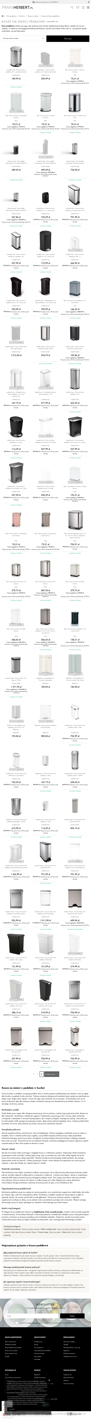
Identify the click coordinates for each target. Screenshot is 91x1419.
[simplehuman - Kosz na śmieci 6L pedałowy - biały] (45, 806)
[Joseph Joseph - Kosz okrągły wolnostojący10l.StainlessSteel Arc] (16, 195)
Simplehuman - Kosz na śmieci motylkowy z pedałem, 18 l (16, 255)
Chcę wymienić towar (11, 1353)
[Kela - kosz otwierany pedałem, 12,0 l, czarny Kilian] (75, 615)
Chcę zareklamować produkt (13, 1347)
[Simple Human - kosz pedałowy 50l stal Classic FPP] (45, 1036)
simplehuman (16, 75)
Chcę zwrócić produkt (11, 1350)
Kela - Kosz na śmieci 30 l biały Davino (16, 630)
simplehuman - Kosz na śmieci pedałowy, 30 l (75, 393)
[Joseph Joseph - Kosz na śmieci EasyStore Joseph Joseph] (45, 333)
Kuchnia (22, 16)
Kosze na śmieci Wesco (28, 1232)
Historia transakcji (39, 1353)
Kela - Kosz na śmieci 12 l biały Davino (75, 583)
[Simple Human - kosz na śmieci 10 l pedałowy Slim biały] (45, 944)
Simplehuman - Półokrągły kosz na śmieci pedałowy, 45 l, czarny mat (45, 301)
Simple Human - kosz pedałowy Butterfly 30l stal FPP (74, 1051)
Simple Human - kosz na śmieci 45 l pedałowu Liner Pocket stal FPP (75, 1005)
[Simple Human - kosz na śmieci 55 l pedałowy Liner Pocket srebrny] (16, 898)
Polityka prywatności (69, 1353)
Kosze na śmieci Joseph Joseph (68, 1229)
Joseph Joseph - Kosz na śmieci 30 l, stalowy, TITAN (16, 679)
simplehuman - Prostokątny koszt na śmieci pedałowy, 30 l (45, 393)
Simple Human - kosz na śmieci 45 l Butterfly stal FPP (45, 867)
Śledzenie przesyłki (10, 1344)
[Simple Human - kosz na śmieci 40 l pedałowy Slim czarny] (45, 990)
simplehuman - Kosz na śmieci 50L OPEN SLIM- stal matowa (16, 774)
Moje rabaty (37, 1356)
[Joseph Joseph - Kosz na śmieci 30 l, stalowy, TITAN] (16, 665)
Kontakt (7, 1356)
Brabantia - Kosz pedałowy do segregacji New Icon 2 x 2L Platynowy (16, 727)
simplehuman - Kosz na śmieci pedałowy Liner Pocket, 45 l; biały (45, 441)
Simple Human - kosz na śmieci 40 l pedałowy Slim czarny (45, 1005)
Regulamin (66, 1350)
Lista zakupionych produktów (42, 1350)
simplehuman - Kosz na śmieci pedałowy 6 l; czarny (16, 441)
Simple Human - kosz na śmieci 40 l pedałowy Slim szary (16, 1005)
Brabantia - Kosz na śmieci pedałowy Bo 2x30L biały (45, 726)
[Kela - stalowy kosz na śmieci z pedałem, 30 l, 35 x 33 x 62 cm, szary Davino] (45, 615)
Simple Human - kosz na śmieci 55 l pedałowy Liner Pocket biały (45, 913)
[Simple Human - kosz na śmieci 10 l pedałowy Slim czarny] (16, 944)
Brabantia (45, 683)
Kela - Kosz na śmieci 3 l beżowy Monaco (75, 71)
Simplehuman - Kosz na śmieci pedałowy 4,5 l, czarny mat (45, 255)
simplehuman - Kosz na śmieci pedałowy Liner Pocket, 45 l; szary (16, 487)
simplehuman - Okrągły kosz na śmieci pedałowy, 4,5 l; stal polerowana (16, 394)
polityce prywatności (14, 1391)
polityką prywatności (33, 1323)
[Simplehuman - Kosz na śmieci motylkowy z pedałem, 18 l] (16, 241)
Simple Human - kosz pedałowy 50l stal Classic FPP (45, 1051)
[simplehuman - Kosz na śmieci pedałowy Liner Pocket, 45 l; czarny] (75, 427)
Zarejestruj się (38, 1342)
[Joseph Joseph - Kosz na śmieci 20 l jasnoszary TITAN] (75, 806)
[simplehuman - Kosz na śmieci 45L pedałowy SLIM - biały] (75, 712)
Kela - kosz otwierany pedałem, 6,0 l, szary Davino (75, 301)
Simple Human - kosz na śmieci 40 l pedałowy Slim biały (75, 959)
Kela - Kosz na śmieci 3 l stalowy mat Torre (75, 117)
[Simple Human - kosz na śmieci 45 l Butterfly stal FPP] (45, 852)
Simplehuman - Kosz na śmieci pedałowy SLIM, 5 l (75, 255)
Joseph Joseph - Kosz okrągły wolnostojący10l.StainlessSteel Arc (16, 209)
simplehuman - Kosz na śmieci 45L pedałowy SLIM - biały (75, 726)
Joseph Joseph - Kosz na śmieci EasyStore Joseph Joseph (45, 348)
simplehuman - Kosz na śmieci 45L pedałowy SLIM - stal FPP (75, 774)
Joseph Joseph (16, 166)
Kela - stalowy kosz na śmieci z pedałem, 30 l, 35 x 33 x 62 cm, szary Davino (45, 631)
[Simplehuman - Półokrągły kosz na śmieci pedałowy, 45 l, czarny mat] (45, 287)
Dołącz (72, 1316)
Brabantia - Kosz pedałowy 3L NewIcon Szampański (45, 679)
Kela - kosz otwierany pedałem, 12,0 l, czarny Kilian (75, 630)
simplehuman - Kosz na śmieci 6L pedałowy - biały (45, 820)
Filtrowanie (68, 38)
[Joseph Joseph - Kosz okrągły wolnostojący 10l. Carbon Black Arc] (16, 148)
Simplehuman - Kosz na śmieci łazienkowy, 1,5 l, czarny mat (45, 209)
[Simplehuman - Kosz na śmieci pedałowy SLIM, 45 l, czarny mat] (16, 287)
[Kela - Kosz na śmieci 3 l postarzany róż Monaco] (16, 520)
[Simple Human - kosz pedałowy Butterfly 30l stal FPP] (75, 1036)
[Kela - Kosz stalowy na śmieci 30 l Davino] (45, 568)
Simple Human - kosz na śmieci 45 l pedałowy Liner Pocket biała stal (75, 867)
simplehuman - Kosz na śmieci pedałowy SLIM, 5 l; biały (45, 487)
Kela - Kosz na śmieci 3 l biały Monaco (45, 117)
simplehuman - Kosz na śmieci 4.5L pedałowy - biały (45, 774)
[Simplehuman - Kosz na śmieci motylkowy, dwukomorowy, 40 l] (75, 195)
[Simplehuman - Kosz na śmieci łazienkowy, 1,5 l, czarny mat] (45, 195)
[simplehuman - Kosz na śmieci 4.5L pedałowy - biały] (45, 760)
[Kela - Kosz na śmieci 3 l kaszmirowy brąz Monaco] (45, 520)
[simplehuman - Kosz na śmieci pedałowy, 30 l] (75, 379)
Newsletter (45, 1304)
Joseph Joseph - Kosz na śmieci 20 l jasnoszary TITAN (74, 820)
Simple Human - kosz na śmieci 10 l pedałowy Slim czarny (16, 959)
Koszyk (36, 1344)
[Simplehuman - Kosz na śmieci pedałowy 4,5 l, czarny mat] (45, 241)
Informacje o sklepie (69, 1342)
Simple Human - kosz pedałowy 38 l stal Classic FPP (16, 1051)
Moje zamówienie (13, 1337)
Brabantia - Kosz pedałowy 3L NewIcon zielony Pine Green (75, 679)
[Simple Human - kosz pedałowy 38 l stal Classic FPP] (16, 1036)
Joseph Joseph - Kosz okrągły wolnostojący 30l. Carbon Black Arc (45, 162)
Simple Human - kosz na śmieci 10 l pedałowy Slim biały (45, 959)
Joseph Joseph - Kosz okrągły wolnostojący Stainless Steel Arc (74, 162)
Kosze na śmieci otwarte (31, 1229)
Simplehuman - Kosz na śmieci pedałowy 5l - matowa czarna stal (45, 71)
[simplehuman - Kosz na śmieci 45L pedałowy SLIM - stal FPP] (75, 760)
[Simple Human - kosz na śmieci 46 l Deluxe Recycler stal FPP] (75, 898)
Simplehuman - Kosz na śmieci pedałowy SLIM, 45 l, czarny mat (16, 301)
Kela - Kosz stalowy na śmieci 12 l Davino (16, 583)
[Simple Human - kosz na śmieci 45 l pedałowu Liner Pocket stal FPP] (75, 990)
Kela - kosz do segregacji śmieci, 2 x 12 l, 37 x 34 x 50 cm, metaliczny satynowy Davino (75, 536)
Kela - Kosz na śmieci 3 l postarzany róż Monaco (16, 535)
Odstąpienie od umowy (70, 1356)
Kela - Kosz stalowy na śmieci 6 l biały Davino (75, 487)
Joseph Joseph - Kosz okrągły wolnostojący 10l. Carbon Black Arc (16, 162)
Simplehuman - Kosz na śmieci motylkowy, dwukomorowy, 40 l (75, 209)
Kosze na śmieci (33, 16)
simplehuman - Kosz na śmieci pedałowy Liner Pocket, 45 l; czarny (75, 441)
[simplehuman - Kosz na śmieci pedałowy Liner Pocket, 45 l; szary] (16, 473)
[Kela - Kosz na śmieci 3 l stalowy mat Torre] (75, 102)
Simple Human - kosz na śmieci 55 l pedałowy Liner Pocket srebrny (16, 913)
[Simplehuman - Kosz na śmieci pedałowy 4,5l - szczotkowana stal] (16, 56)
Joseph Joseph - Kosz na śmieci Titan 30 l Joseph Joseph (16, 348)
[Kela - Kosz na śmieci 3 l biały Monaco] (45, 102)
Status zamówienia (10, 1342)
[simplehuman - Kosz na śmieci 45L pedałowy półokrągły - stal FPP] (16, 806)
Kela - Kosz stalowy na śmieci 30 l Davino (45, 583)
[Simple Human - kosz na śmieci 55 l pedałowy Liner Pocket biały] (45, 898)
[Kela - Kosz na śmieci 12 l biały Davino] (75, 568)
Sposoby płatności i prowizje (71, 1347)
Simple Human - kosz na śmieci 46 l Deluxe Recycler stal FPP (75, 913)
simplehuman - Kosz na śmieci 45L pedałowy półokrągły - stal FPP (16, 820)
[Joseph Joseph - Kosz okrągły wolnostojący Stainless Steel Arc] (75, 148)
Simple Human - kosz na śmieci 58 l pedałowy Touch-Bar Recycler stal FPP (16, 867)
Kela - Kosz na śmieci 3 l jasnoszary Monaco (16, 117)
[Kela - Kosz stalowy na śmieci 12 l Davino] (16, 568)
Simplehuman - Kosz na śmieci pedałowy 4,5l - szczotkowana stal (16, 71)
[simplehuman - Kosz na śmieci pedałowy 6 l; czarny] (16, 427)
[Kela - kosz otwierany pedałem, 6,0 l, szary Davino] (75, 287)
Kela (75, 75)
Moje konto (40, 1337)
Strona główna (12, 16)
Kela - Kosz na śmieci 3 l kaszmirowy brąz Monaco (45, 535)
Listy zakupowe (38, 1347)
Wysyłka (65, 1344)
